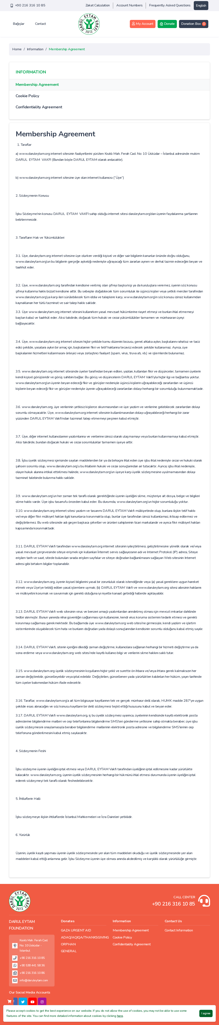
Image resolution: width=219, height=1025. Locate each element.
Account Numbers (129, 5)
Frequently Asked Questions (169, 5)
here (120, 1016)
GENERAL (69, 951)
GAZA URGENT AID (76, 930)
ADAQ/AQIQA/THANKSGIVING (85, 937)
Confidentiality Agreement (39, 107)
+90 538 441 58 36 (32, 965)
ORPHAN (68, 944)
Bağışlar (18, 23)
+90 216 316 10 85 (30, 5)
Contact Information (179, 930)
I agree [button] (205, 1013)
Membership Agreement (37, 84)
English (201, 5)
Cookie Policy (27, 95)
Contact (40, 23)
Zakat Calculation (98, 5)
